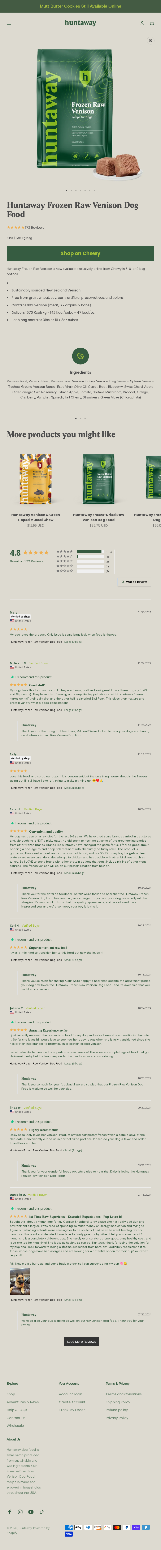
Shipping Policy (118, 1402)
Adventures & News (23, 1402)
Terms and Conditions (124, 1394)
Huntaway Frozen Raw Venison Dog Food (36, 642)
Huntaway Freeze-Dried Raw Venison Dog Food (98, 517)
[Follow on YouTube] (31, 1512)
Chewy (116, 269)
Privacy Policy (117, 1418)
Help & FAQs (17, 1410)
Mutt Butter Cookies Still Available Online (80, 6)
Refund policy (117, 1410)
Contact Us (16, 1418)
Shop (11, 1394)
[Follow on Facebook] (9, 1512)
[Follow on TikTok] (41, 1512)
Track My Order (72, 1410)
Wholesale (15, 1425)
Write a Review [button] (136, 582)
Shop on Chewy (80, 253)
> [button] (81, 1341)
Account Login (70, 1394)
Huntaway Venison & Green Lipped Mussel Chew (35, 517)
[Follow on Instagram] (20, 1512)
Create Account (72, 1402)
